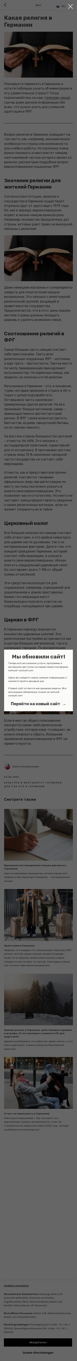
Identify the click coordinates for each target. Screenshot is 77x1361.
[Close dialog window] (70, 6)
